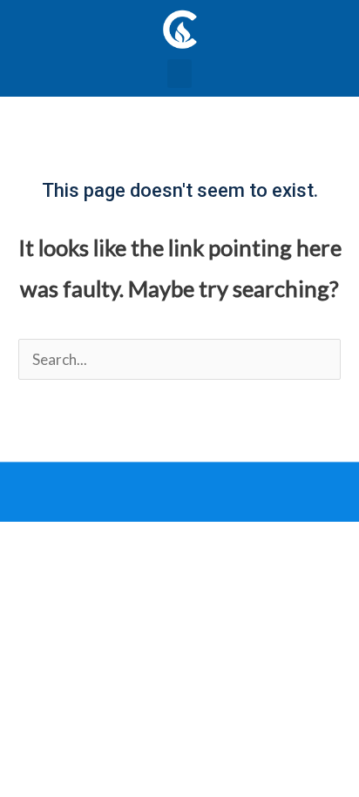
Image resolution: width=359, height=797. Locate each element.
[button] (179, 73)
